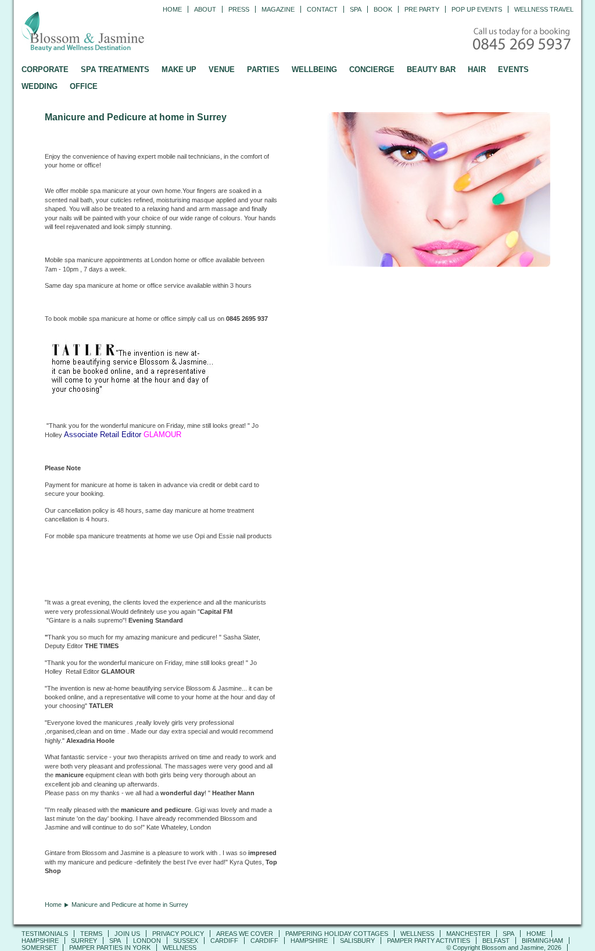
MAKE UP (179, 69)
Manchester (468, 933)
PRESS (238, 9)
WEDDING (39, 86)
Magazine (278, 9)
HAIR (477, 69)
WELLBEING (314, 69)
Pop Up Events (476, 9)
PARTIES (263, 69)
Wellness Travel (544, 9)
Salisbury (357, 940)
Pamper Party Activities (428, 940)
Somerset (39, 947)
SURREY (84, 940)
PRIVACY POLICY (178, 933)
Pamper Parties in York (109, 947)
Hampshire (40, 940)
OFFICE (84, 86)
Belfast (496, 940)
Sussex (185, 940)
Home (172, 9)
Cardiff (224, 940)
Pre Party (421, 9)
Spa (355, 9)
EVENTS (513, 69)
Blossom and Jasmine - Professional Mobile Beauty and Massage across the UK (108, 32)
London (147, 940)
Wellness (417, 933)
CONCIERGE (372, 69)
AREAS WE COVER (244, 933)
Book (383, 9)
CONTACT (322, 9)
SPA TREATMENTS (115, 69)
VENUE (222, 69)
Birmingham (542, 940)
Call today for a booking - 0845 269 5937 (523, 39)
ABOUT (205, 9)
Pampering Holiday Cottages (336, 933)
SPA (508, 933)
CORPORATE (45, 69)
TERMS (91, 933)
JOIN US (127, 933)
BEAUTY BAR (431, 69)
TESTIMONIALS (44, 933)
